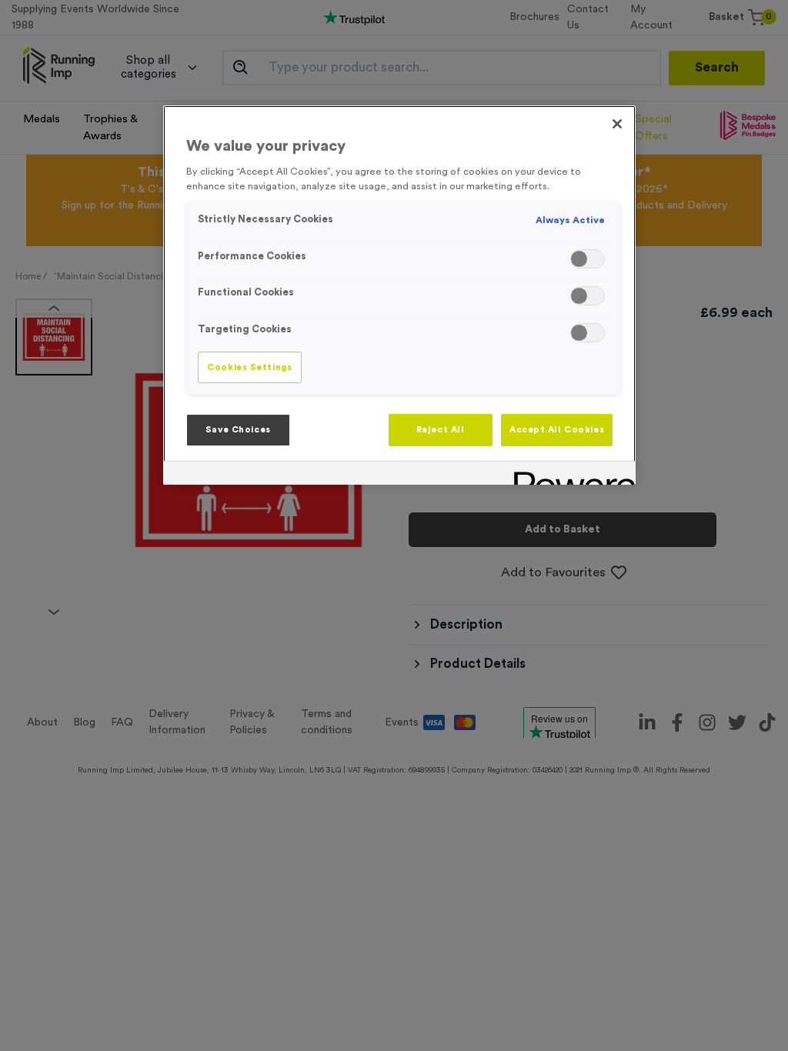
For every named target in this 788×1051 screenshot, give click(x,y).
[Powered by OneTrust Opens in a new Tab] (569, 475)
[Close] (617, 124)
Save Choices (238, 429)
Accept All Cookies (556, 429)
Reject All (440, 429)
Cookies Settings (249, 367)
